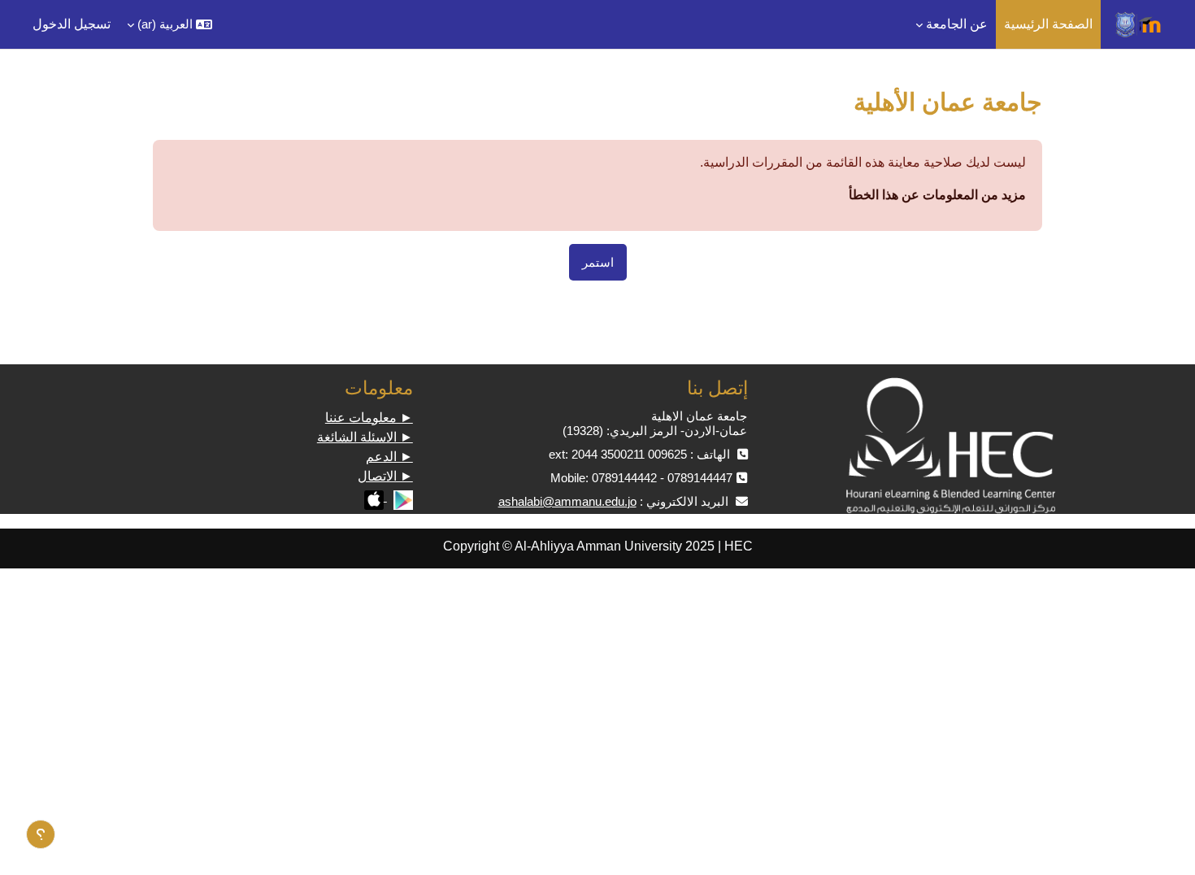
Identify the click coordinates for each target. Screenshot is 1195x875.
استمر (598, 262)
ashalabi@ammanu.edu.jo (567, 501)
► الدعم (389, 457)
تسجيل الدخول (72, 24)
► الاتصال (385, 476)
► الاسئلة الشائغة (365, 437)
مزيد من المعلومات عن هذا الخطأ (937, 195)
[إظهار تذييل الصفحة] (40, 834)
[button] (169, 24)
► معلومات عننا (369, 417)
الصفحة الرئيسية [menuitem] (1048, 24)
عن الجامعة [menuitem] (957, 24)
